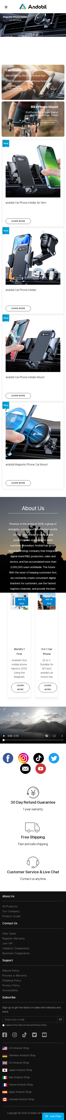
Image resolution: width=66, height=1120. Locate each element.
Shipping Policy (11, 980)
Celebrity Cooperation (15, 948)
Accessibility (10, 990)
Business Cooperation (16, 953)
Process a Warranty (14, 975)
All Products (10, 906)
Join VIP (7, 943)
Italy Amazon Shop (19, 1077)
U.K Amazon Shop (19, 1062)
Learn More (32, 34)
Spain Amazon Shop (20, 1091)
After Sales (9, 933)
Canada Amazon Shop (21, 1099)
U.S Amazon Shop (19, 1048)
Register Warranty (13, 938)
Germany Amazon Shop (22, 1055)
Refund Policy (11, 970)
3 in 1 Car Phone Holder (19, 654)
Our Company (11, 911)
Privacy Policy (11, 985)
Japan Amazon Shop (20, 1070)
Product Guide (11, 916)
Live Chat (55, 1116)
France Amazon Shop (21, 1084)
